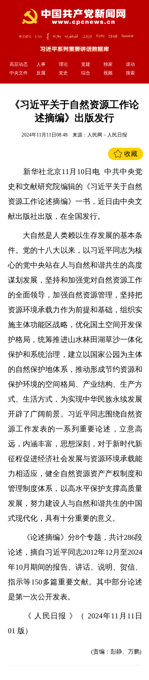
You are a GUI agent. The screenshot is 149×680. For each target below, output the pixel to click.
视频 (108, 72)
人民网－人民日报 (107, 135)
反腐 (41, 72)
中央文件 (19, 72)
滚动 (130, 64)
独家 (108, 64)
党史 (63, 72)
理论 (63, 64)
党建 (85, 64)
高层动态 (19, 64)
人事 (41, 64)
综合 (85, 72)
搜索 (130, 72)
